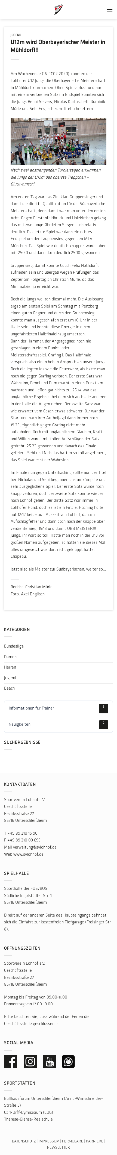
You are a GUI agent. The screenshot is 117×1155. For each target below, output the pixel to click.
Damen (10, 657)
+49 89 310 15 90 (22, 833)
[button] (109, 9)
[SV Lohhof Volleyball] (58, 9)
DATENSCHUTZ (24, 1141)
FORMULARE (72, 1141)
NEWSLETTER (58, 1148)
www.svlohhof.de (28, 854)
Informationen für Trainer (56, 708)
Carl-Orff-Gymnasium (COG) (28, 1112)
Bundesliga (14, 646)
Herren (10, 667)
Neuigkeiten (56, 724)
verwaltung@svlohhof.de (35, 847)
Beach (9, 688)
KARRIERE (94, 1141)
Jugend (16, 35)
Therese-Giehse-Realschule (28, 1119)
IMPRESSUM (49, 1141)
